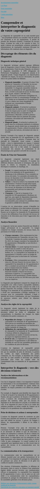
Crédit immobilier (7, 14)
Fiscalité (3, 11)
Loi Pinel (4, 5)
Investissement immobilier (9, 3)
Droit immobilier (6, 8)
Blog (2, 17)
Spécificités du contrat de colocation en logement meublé (20, 487)
